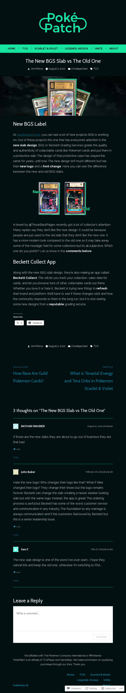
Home (11, 48)
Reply (16, 457)
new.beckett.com (28, 134)
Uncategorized (79, 68)
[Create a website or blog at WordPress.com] (27, 685)
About (113, 48)
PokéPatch (19, 685)
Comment (101, 636)
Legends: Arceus (76, 48)
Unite (98, 48)
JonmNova (37, 68)
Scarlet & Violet (46, 48)
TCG (25, 48)
